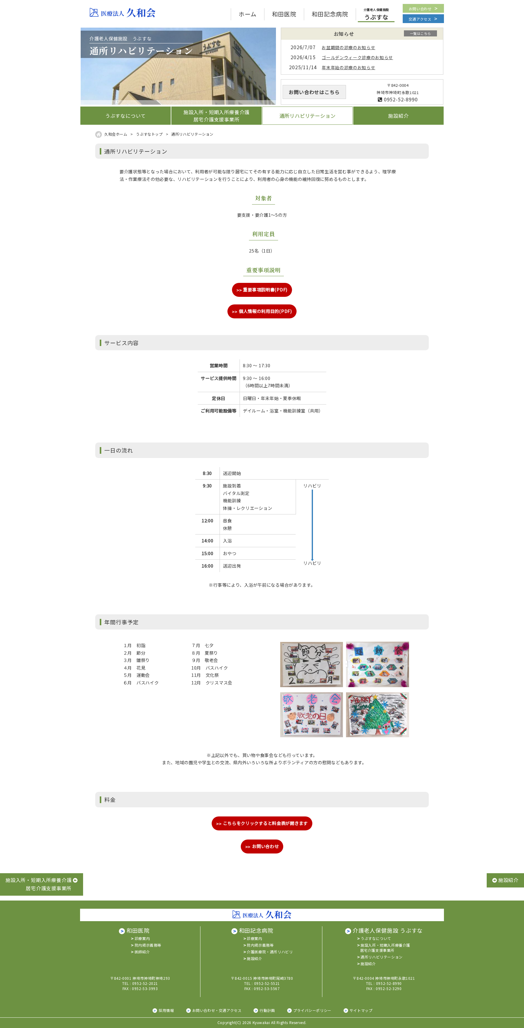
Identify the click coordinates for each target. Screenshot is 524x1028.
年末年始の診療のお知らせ (348, 67)
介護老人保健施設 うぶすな (388, 930)
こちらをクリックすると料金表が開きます (265, 823)
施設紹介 (254, 958)
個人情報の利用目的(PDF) (265, 311)
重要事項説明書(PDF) (265, 289)
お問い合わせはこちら (314, 92)
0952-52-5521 (267, 983)
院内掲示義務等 (148, 945)
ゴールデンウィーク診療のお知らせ (357, 57)
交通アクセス (420, 19)
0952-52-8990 (400, 99)
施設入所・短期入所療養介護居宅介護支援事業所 (385, 947)
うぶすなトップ (149, 134)
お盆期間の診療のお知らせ (348, 47)
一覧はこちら (420, 33)
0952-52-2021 (145, 983)
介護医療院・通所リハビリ (270, 951)
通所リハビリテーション (382, 956)
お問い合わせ (420, 8)
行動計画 (267, 1010)
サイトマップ (361, 1010)
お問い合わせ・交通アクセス (217, 1010)
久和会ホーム (115, 134)
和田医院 (137, 930)
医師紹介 (142, 951)
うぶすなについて (376, 938)
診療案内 (142, 938)
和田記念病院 (256, 930)
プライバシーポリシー (312, 1010)
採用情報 (166, 1010)
